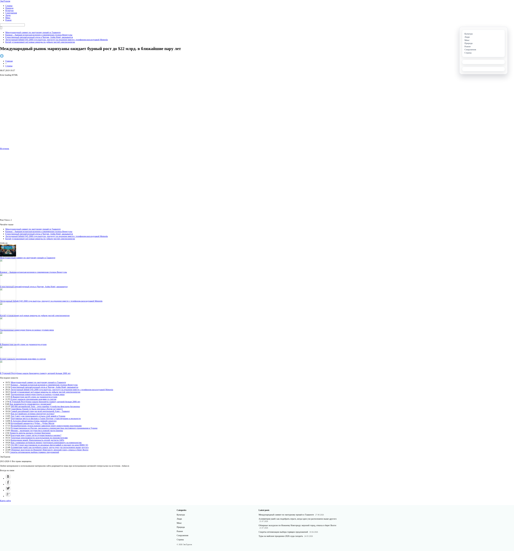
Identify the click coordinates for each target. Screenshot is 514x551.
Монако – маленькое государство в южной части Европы (37, 430)
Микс (7, 18)
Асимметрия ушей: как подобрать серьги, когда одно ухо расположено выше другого (50, 447)
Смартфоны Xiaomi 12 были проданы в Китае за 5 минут (37, 409)
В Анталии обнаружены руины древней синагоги (33, 421)
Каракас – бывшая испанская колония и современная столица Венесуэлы (38, 35)
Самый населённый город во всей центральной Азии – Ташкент (40, 411)
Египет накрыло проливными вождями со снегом (23, 359)
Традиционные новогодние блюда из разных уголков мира (27, 330)
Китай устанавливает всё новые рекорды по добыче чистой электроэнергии (40, 42)
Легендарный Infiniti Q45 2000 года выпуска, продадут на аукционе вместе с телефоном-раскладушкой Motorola (56, 40)
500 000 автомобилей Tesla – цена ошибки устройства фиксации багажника (45, 406)
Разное (8, 20)
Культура (9, 10)
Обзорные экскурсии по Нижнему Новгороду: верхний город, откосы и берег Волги (49, 450)
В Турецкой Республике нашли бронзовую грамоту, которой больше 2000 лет (35, 373)
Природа (9, 8)
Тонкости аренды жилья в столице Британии (30, 433)
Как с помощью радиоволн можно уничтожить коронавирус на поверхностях (46, 442)
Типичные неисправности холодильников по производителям (39, 438)
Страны (8, 6)
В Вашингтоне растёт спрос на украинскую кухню (23, 344)
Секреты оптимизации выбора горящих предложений (34, 452)
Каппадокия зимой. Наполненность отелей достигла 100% (37, 440)
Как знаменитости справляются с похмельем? (30, 404)
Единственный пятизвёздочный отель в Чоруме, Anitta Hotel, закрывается (39, 37)
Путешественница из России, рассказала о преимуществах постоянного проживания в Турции (54, 428)
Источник (4, 148)
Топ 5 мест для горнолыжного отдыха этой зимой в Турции (38, 416)
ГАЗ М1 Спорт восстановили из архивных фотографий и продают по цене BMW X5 (49, 445)
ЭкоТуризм (5, 1)
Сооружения (11, 13)
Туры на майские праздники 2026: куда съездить (281, 536)
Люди (8, 15)
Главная (9, 61)
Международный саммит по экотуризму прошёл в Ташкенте (33, 32)
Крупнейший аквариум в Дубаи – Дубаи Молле (32, 423)
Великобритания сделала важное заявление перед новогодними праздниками (46, 426)
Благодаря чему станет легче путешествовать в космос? (36, 435)
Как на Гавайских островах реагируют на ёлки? (32, 414)
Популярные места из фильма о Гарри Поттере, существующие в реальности (46, 418)
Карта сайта (5, 500)
